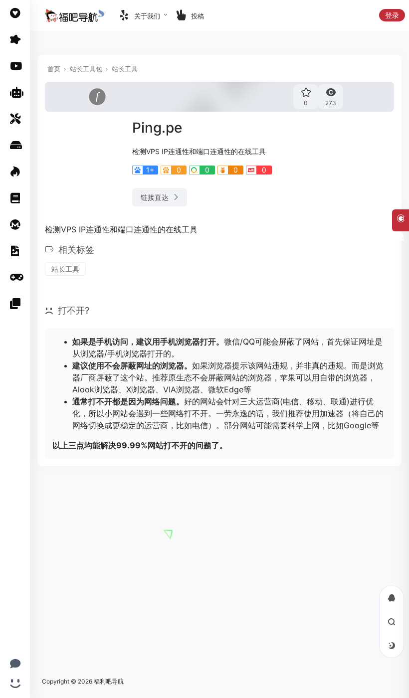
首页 (53, 69)
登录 (392, 15)
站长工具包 (86, 69)
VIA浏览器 (181, 389)
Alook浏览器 (95, 389)
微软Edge (225, 389)
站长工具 (125, 69)
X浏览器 (140, 389)
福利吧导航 (109, 681)
